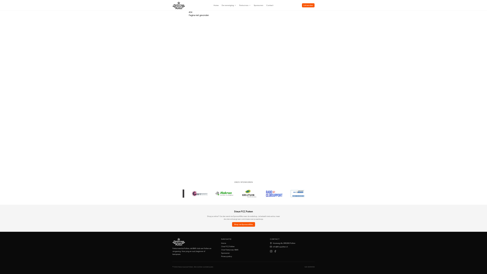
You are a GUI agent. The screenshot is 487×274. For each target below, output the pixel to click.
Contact (269, 5)
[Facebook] (275, 251)
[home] (178, 5)
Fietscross (243, 5)
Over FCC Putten (228, 246)
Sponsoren (258, 5)
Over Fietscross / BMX (229, 250)
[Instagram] (271, 251)
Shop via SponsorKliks (243, 224)
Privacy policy (226, 256)
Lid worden (308, 5)
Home (216, 5)
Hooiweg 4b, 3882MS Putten (284, 243)
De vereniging (228, 5)
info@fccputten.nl (280, 247)
